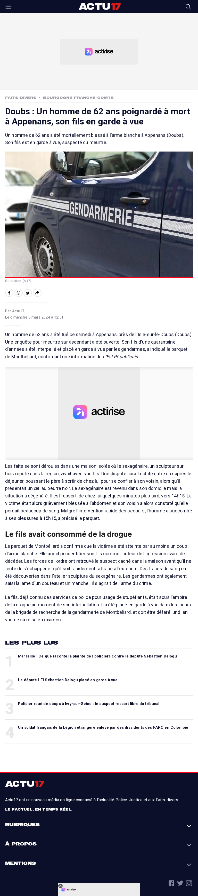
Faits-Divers (20, 98)
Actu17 (99, 6)
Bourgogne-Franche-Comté (78, 98)
